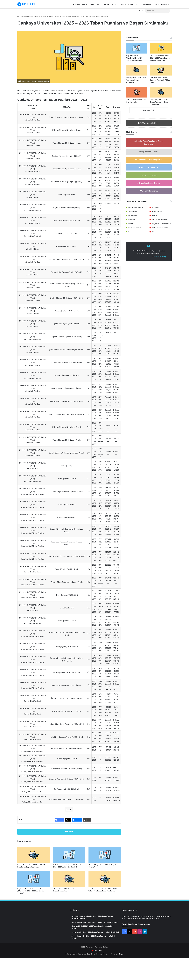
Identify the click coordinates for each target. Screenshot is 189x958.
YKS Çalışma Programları (148, 167)
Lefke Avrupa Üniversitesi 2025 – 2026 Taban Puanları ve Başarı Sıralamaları (160, 58)
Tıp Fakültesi (132, 211)
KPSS (122, 4)
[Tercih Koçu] (26, 4)
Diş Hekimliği (132, 215)
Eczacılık (155, 215)
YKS (98, 4)
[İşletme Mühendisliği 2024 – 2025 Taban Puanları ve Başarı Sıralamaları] (33, 855)
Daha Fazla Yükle (148, 110)
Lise (155, 4)
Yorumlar (69, 832)
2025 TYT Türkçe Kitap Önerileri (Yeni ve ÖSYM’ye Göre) (160, 80)
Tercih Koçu (89, 947)
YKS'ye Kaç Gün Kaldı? (149, 123)
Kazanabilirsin (79, 4)
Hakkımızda (82, 954)
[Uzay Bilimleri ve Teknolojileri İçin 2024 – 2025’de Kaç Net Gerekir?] (136, 48)
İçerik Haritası (98, 954)
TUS (137, 4)
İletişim (121, 954)
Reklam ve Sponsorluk (110, 954)
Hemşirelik (131, 220)
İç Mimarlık (155, 207)
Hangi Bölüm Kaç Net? (148, 152)
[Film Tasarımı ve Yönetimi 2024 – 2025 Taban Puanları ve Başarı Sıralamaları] (104, 879)
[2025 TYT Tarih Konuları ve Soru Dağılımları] (136, 92)
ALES (114, 4)
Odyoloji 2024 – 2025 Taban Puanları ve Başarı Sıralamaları (136, 80)
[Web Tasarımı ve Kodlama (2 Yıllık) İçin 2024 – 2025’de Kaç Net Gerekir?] (69, 855)
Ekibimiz (89, 954)
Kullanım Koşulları (71, 954)
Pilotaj (130, 232)
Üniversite (165, 4)
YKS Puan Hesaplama (149, 191)
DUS (130, 4)
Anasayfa (22, 16)
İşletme (154, 232)
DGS (106, 4)
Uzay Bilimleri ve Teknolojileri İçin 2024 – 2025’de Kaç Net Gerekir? (135, 58)
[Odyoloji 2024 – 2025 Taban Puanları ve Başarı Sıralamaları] (136, 70)
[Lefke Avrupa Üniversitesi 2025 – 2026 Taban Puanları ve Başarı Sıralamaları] (161, 48)
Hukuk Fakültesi (157, 211)
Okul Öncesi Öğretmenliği (160, 220)
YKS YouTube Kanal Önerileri (148, 183)
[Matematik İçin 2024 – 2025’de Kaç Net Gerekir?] (104, 855)
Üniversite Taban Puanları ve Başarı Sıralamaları (45, 16)
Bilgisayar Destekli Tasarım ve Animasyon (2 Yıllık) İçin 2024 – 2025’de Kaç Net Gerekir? (32, 891)
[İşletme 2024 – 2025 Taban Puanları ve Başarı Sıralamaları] (69, 879)
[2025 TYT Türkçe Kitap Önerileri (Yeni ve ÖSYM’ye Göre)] (161, 70)
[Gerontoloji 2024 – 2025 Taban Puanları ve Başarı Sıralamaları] (161, 92)
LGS (91, 4)
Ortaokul (146, 4)
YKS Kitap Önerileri (149, 175)
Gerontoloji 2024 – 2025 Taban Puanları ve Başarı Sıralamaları (159, 102)
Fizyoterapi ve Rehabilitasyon (161, 224)
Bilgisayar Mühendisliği (135, 207)
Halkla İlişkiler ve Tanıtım (160, 228)
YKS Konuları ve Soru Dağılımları (148, 160)
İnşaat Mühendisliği (134, 228)
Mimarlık (131, 224)
